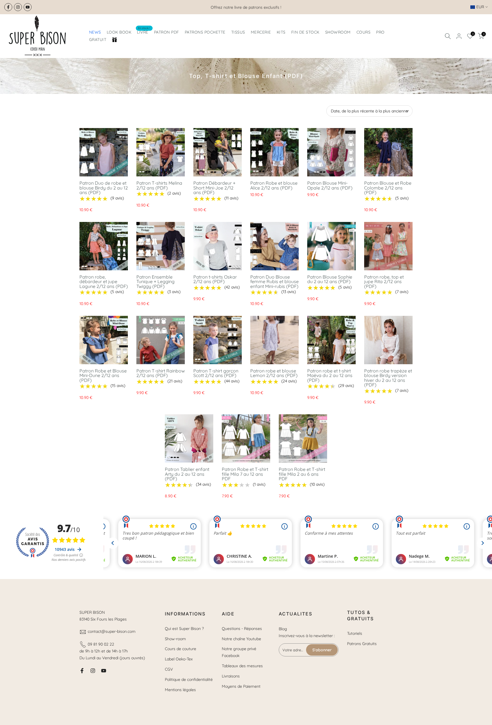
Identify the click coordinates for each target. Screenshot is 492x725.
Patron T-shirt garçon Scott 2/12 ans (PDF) (215, 373)
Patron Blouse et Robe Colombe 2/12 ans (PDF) (387, 187)
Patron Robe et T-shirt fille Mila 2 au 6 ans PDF (302, 473)
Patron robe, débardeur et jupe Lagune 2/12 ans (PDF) (103, 281)
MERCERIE (261, 32)
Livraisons (231, 676)
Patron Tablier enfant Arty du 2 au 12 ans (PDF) (187, 473)
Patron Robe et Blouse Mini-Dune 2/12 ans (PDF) (103, 375)
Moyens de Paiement (241, 686)
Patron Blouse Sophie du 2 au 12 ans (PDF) (329, 279)
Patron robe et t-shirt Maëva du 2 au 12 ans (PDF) (329, 375)
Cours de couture (180, 648)
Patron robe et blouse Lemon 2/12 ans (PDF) (274, 373)
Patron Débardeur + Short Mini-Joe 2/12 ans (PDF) (214, 187)
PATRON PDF (166, 32)
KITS (281, 32)
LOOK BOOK (119, 32)
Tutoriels (354, 633)
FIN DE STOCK (305, 32)
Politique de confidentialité (189, 679)
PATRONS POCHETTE (205, 32)
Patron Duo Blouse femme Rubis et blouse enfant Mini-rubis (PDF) (274, 281)
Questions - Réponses (242, 628)
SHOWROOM (338, 32)
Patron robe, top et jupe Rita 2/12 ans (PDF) (384, 281)
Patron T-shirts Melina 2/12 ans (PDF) (159, 185)
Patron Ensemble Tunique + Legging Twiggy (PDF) (155, 281)
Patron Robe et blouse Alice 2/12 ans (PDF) (274, 185)
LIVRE (143, 32)
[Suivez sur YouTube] (28, 7)
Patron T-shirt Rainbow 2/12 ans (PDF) (160, 373)
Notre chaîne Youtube (241, 638)
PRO (380, 32)
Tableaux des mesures (242, 665)
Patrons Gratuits (362, 643)
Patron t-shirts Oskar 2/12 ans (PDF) (215, 279)
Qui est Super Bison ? (184, 628)
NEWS (95, 32)
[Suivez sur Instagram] (18, 7)
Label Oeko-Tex (179, 659)
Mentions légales (180, 689)
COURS (363, 32)
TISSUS (238, 32)
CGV (169, 669)
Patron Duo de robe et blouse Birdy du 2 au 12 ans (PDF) (103, 187)
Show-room (175, 638)
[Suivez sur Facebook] (8, 7)
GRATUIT (97, 39)
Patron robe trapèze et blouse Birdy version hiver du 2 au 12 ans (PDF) (388, 378)
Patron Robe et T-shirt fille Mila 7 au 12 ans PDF (245, 473)
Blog (283, 628)
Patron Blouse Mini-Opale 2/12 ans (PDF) (329, 185)
